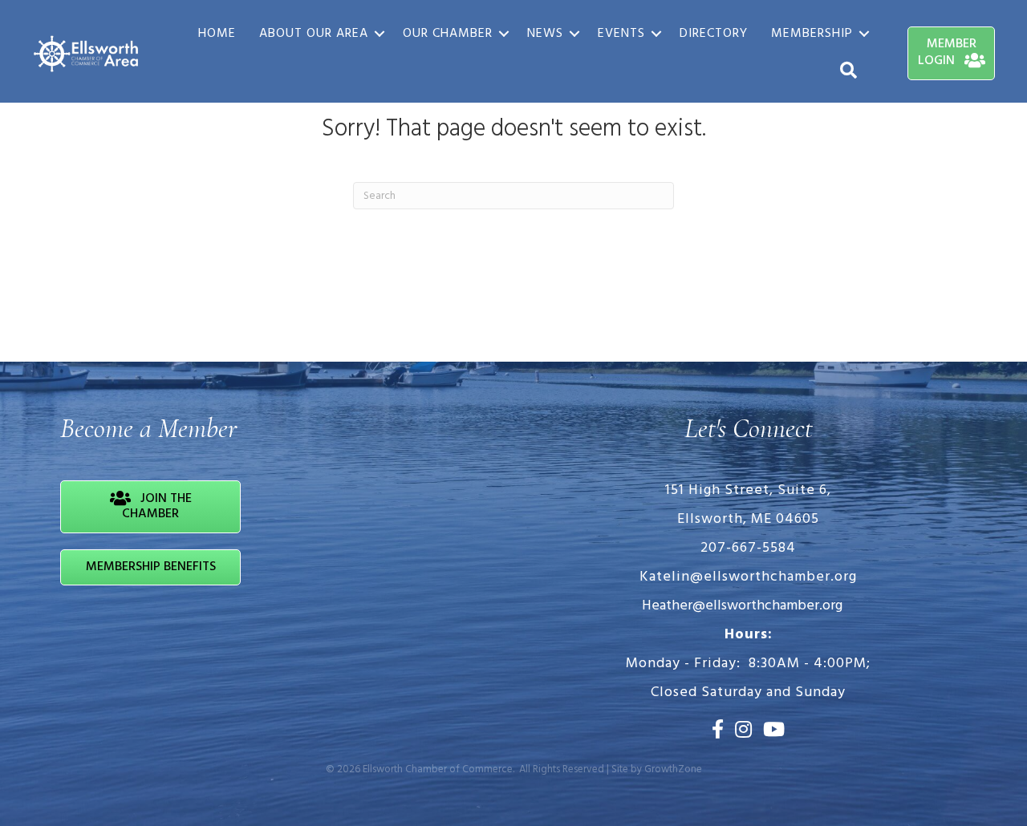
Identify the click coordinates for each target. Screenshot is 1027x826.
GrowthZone (673, 769)
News (545, 33)
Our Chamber (448, 33)
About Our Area (313, 33)
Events (621, 33)
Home (217, 33)
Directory (714, 33)
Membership (812, 33)
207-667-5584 (748, 548)
